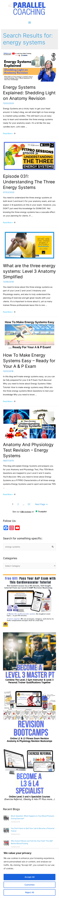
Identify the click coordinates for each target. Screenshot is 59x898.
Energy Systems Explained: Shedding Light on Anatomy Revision (29, 93)
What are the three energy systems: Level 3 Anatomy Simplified (29, 271)
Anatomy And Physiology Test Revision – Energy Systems (28, 450)
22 (29, 504)
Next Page (41, 504)
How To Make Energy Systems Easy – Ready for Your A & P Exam (29, 360)
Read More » (8, 133)
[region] (29, 873)
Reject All (29, 892)
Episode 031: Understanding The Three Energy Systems (29, 182)
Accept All (29, 877)
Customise (29, 884)
